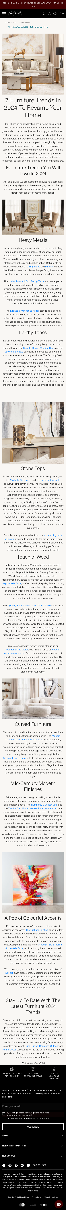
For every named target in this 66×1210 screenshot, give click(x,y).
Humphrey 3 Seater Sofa (44, 805)
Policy (46, 1118)
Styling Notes (24, 22)
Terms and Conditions (21, 1118)
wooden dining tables (17, 650)
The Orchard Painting (37, 930)
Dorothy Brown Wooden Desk (39, 348)
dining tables (33, 267)
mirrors (49, 267)
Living (27, 1046)
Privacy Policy (36, 1197)
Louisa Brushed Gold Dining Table (26, 281)
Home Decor (9, 1050)
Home (7, 22)
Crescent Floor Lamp (14, 758)
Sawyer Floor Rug (14, 352)
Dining (34, 1046)
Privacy (40, 1118)
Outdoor (54, 1046)
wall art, (9, 973)
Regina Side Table (11, 583)
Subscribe (33, 1127)
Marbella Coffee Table (48, 480)
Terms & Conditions (51, 1197)
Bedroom (44, 1046)
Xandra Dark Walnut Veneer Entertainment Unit (33, 808)
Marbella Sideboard (20, 480)
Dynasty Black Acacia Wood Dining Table (29, 605)
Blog (14, 22)
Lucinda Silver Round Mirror (24, 311)
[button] (44, 14)
